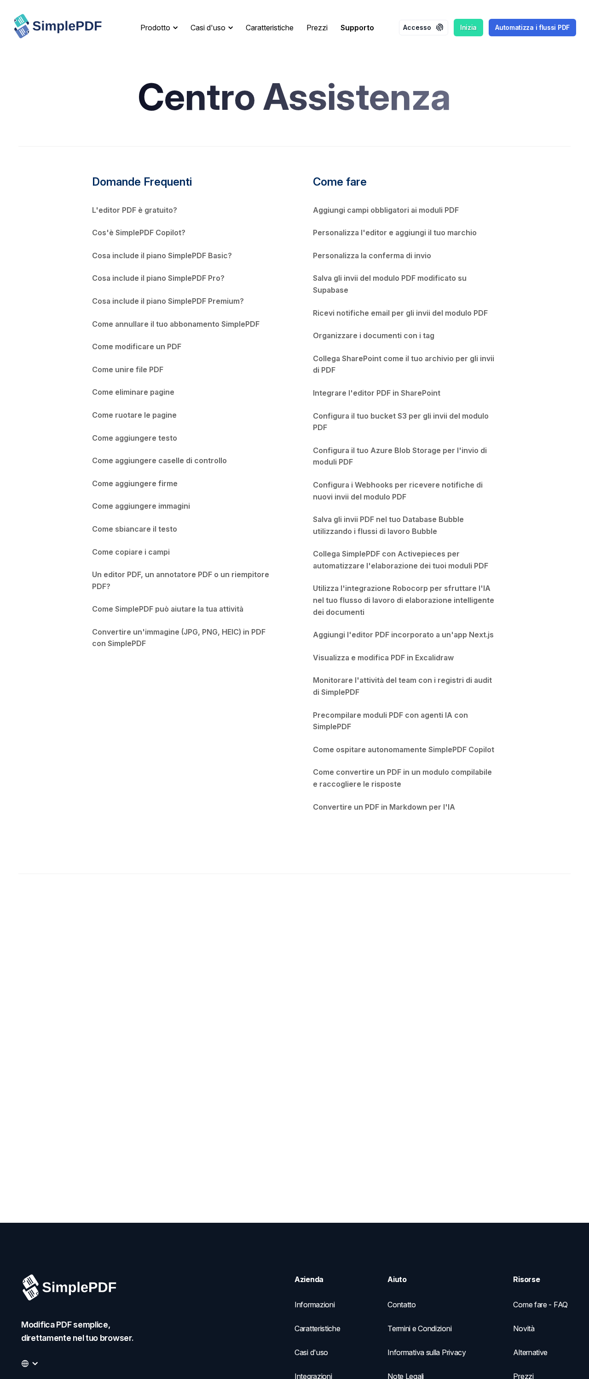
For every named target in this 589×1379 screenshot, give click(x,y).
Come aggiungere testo (134, 438)
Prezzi (317, 27)
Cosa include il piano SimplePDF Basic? (162, 255)
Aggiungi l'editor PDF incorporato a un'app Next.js (403, 634)
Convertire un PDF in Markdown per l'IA (384, 807)
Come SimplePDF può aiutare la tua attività (167, 608)
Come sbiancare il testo (134, 528)
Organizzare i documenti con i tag (373, 335)
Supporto (357, 27)
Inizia (468, 27)
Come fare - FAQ (540, 1304)
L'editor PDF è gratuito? (134, 210)
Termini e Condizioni (419, 1328)
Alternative (530, 1352)
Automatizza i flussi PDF (532, 27)
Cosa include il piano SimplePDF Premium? (168, 301)
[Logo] (65, 27)
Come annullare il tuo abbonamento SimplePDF (176, 324)
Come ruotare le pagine (134, 415)
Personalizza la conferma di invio (372, 255)
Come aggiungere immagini (141, 506)
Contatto (401, 1304)
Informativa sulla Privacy (426, 1352)
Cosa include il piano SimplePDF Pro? (158, 278)
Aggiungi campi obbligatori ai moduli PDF (386, 210)
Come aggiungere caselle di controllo (159, 460)
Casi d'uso (311, 1352)
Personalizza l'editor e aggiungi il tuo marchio (395, 232)
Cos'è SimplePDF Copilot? (138, 232)
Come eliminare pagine (133, 392)
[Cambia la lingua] (29, 1363)
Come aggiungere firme (135, 483)
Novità (523, 1328)
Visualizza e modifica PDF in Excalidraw (383, 657)
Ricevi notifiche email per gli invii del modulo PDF (400, 313)
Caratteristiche (270, 27)
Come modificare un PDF (136, 346)
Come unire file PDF (127, 369)
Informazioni (314, 1304)
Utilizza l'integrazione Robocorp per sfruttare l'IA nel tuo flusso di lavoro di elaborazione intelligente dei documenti (403, 600)
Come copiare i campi (131, 551)
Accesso (417, 27)
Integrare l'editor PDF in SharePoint (376, 392)
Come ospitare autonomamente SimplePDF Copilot (403, 749)
